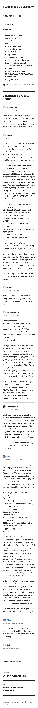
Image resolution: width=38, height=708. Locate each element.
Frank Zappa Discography (18, 7)
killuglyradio (9, 84)
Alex (9, 457)
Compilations (29, 84)
